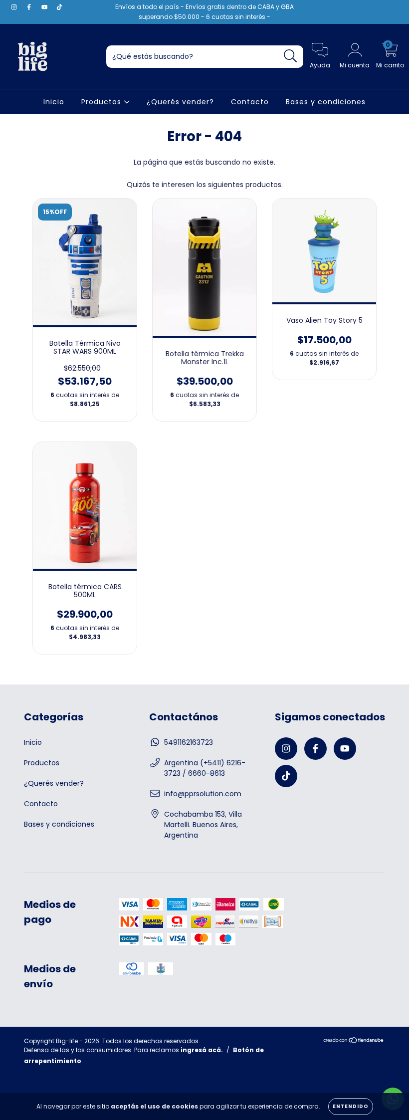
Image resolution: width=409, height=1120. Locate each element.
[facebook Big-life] (29, 7)
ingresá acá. (202, 1050)
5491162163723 (188, 742)
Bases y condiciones (326, 102)
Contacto (250, 102)
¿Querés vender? (180, 102)
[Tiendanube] (354, 1041)
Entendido (351, 1106)
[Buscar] (290, 56)
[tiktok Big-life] (59, 7)
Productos (102, 102)
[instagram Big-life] (14, 7)
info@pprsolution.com (202, 794)
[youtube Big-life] (45, 7)
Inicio (53, 102)
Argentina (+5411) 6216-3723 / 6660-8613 (204, 768)
